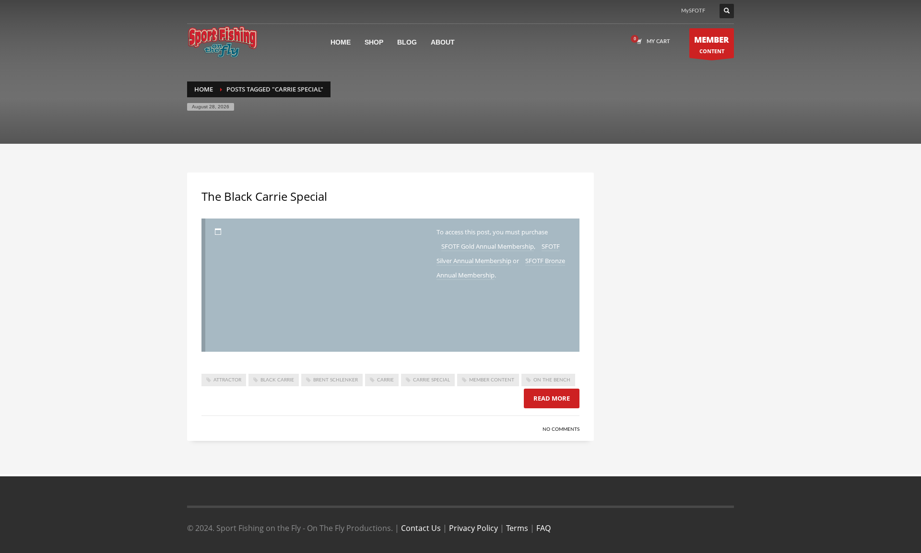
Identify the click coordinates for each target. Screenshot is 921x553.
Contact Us (421, 528)
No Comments (561, 429)
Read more (551, 398)
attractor (227, 380)
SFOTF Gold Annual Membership (487, 246)
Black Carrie (277, 380)
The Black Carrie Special (264, 196)
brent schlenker (335, 380)
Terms (517, 528)
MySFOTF (693, 10)
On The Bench (551, 380)
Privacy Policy (473, 528)
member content (491, 380)
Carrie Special (431, 380)
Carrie (385, 380)
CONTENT (711, 44)
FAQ (543, 528)
